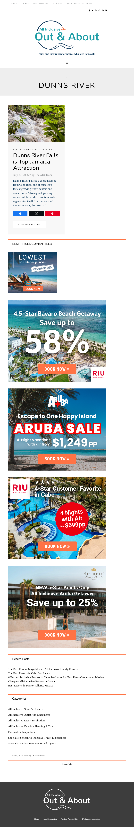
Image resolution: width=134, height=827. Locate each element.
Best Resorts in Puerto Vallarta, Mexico (30, 685)
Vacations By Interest (79, 3)
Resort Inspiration (50, 819)
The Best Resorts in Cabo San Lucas (29, 673)
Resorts (57, 3)
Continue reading (29, 224)
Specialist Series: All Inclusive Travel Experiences (37, 737)
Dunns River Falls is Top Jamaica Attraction (36, 161)
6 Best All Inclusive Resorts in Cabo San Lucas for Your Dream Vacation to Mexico (56, 677)
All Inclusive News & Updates (32, 149)
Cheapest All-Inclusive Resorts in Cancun (32, 681)
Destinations (40, 3)
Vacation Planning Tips (69, 819)
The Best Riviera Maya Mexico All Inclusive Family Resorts (43, 669)
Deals (25, 3)
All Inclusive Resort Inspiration (26, 720)
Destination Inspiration (21, 732)
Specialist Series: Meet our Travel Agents (32, 743)
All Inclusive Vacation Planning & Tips (30, 726)
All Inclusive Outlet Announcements (29, 714)
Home (14, 3)
